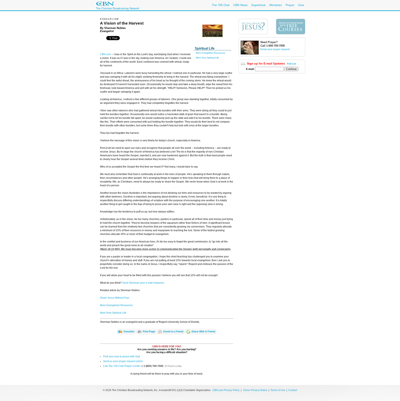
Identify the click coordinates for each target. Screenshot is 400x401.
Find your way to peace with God (121, 356)
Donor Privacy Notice (255, 390)
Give (301, 5)
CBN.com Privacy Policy (226, 390)
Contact (292, 390)
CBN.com (105, 54)
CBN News (240, 5)
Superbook (258, 5)
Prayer (290, 5)
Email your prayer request (275, 49)
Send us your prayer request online (123, 361)
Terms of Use (278, 390)
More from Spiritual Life (207, 57)
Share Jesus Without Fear (114, 297)
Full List (291, 63)
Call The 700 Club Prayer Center (121, 366)
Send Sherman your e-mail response (143, 282)
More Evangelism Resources (210, 53)
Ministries (275, 5)
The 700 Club (221, 5)
